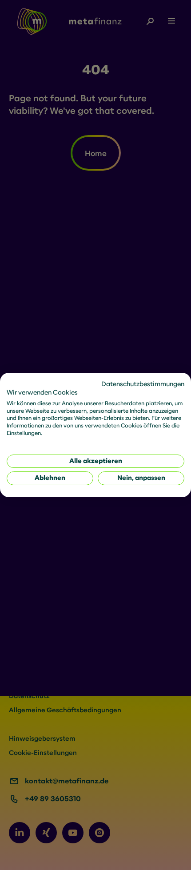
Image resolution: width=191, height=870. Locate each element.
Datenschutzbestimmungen (142, 384)
